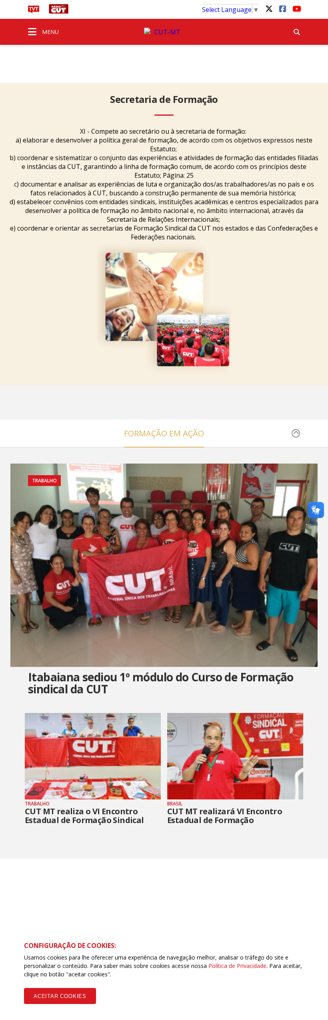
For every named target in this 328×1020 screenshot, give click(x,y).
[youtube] (296, 8)
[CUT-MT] (164, 32)
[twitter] (269, 8)
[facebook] (282, 8)
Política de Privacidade (237, 966)
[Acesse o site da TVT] (33, 11)
